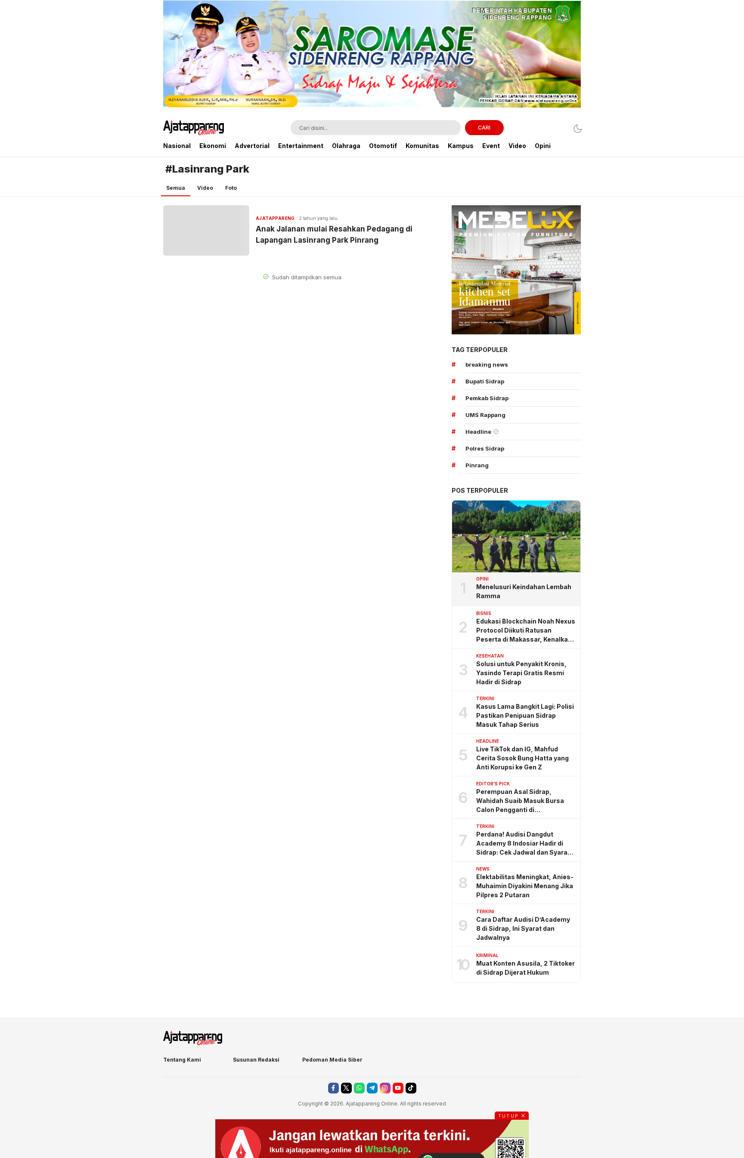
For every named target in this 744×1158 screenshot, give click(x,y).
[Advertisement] (118, 129)
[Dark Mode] (575, 128)
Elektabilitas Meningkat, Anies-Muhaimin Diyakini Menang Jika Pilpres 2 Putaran (525, 886)
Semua (175, 188)
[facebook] (333, 1088)
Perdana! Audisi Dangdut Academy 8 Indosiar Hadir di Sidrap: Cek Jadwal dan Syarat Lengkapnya (523, 844)
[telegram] (372, 1088)
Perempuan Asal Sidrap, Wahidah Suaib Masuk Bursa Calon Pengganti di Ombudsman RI (520, 801)
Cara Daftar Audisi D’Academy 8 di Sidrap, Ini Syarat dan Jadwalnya (523, 928)
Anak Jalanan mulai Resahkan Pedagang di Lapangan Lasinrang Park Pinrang (335, 234)
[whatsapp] (359, 1088)
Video (205, 188)
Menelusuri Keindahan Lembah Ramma (523, 591)
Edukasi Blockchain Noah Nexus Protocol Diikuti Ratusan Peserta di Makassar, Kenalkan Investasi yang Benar (525, 631)
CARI (484, 127)
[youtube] (398, 1088)
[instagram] (385, 1088)
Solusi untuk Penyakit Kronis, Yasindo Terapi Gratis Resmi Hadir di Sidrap (521, 673)
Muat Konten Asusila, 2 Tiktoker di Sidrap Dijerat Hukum (525, 968)
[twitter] (346, 1088)
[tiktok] (411, 1088)
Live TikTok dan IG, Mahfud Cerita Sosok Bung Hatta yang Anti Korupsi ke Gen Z (522, 758)
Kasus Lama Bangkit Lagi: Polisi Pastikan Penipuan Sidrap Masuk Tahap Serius (525, 715)
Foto (231, 188)
